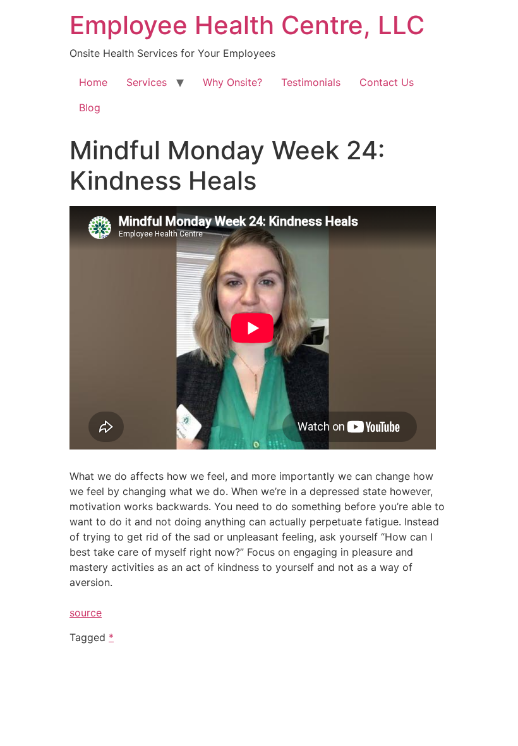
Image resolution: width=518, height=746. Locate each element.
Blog (89, 107)
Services (146, 82)
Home (93, 82)
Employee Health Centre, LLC (247, 24)
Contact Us (386, 82)
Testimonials (310, 82)
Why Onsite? (232, 82)
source (85, 612)
